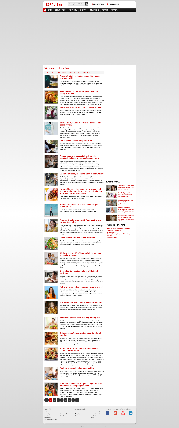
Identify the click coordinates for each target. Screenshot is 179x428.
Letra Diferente (111, 232)
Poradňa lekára (94, 416)
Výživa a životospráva (83, 72)
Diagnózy (77, 414)
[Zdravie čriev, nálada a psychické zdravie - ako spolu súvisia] (51, 128)
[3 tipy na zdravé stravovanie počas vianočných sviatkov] (51, 338)
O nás (45, 412)
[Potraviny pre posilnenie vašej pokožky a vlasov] (51, 292)
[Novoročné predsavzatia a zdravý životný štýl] (51, 323)
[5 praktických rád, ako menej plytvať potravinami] (51, 179)
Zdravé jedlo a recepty (68, 72)
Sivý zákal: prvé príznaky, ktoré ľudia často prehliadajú (125, 202)
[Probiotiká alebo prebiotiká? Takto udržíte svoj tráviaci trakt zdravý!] (51, 225)
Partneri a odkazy (64, 414)
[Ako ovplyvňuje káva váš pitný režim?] (51, 146)
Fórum (105, 10)
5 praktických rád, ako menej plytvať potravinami (82, 174)
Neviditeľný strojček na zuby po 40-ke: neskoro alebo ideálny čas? (125, 194)
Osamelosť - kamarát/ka (114, 230)
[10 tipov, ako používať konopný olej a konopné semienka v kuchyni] (51, 258)
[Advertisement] (89, 25)
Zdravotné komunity (96, 414)
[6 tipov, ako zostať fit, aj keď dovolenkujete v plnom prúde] (51, 210)
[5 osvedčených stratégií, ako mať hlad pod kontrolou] (51, 276)
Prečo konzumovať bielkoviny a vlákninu (78, 238)
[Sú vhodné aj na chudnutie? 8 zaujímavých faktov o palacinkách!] (51, 354)
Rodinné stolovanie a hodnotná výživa (77, 368)
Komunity (73, 10)
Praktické (94, 10)
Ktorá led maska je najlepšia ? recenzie (118, 228)
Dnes (50, 10)
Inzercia (62, 412)
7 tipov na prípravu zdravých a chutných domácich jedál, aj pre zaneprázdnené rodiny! (80, 157)
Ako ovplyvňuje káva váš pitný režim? (77, 141)
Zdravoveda (60, 10)
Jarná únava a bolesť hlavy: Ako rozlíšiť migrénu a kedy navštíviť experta (126, 187)
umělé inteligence (112, 237)
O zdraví (83, 10)
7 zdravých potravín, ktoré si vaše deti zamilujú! (81, 302)
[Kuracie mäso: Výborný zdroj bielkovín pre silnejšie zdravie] (51, 97)
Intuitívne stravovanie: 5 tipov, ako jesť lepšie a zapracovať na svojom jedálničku (81, 384)
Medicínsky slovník (95, 412)
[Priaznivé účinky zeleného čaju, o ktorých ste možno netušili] (51, 81)
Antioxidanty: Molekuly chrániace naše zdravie (80, 107)
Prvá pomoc (78, 416)
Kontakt (62, 416)
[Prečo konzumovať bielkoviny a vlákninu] (51, 243)
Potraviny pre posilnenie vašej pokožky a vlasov (81, 287)
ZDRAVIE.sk (49, 72)
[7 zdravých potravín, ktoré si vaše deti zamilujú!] (51, 307)
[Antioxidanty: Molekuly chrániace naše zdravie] (51, 113)
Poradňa (114, 10)
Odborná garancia (49, 414)
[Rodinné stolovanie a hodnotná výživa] (51, 373)
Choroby (77, 412)
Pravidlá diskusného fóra (50, 419)
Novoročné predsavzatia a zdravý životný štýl (80, 318)
